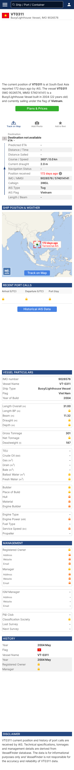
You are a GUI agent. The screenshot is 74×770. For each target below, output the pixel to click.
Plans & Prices (37, 108)
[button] (69, 4)
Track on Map (37, 273)
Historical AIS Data (37, 309)
